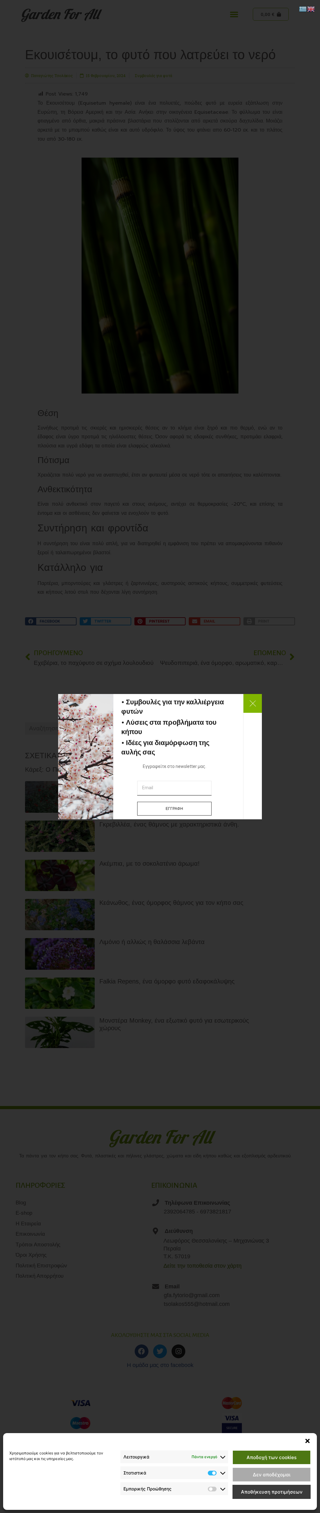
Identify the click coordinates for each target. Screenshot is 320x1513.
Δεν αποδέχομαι (271, 1475)
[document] (160, 756)
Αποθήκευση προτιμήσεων (271, 1492)
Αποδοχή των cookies (272, 1457)
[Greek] (303, 8)
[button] (307, 1441)
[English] (311, 8)
